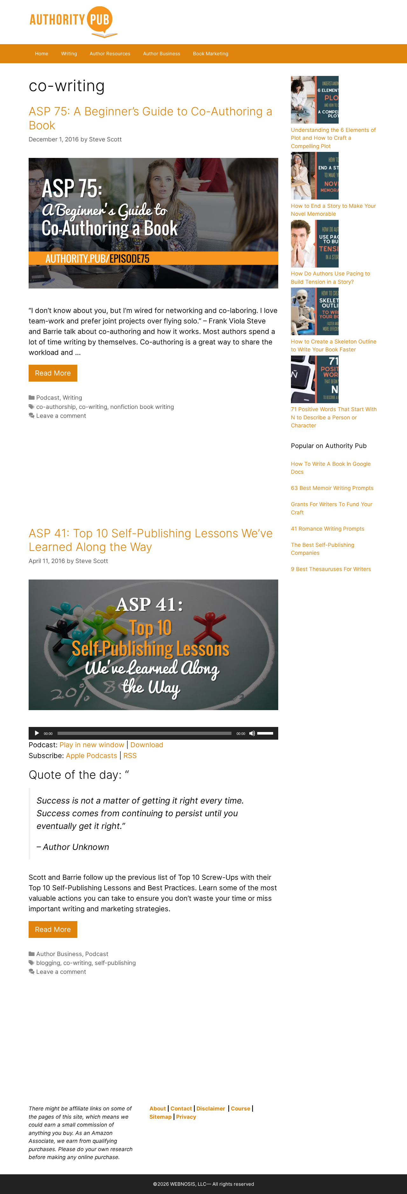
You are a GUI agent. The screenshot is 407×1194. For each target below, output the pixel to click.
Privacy (186, 1117)
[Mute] (252, 733)
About (157, 1108)
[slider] (266, 732)
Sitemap (160, 1117)
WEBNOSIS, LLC (188, 1184)
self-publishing (115, 963)
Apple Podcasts (91, 755)
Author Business (161, 54)
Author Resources (110, 54)
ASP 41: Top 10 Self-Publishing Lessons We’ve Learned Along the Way (151, 540)
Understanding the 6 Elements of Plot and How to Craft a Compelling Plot (333, 138)
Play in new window (91, 745)
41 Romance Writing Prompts (327, 529)
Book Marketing (210, 54)
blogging (48, 963)
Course (240, 1108)
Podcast (47, 397)
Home (41, 54)
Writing (69, 54)
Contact (181, 1108)
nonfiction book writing (142, 406)
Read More (53, 373)
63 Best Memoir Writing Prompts (332, 488)
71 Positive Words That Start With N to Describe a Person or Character (334, 417)
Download (146, 745)
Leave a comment (61, 415)
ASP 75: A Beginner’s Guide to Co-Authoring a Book (150, 118)
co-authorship (56, 406)
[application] (153, 733)
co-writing (93, 406)
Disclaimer (211, 1108)
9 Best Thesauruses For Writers (331, 569)
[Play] (37, 733)
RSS (130, 755)
